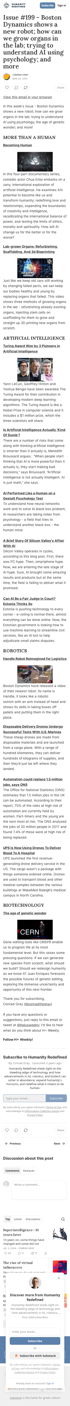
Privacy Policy (47, 1372)
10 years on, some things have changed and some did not (23, 1242)
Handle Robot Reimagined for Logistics (35, 659)
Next (57, 1143)
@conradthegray (38, 1004)
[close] (59, 1278)
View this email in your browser (27, 97)
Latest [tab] (18, 1219)
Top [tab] (7, 1219)
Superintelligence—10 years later (21, 1232)
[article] (35, 1242)
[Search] (63, 1219)
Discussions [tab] (33, 1219)
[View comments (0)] (16, 87)
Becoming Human (17, 145)
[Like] (7, 87)
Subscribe (47, 5)
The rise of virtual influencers (18, 1265)
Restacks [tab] (28, 1170)
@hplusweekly (28, 1025)
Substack (16, 1398)
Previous (15, 1143)
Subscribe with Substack (38, 1356)
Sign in (62, 5)
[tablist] (20, 1171)
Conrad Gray (20, 74)
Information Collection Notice (42, 1111)
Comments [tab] (12, 1170)
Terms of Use (53, 1107)
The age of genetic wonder (24, 913)
